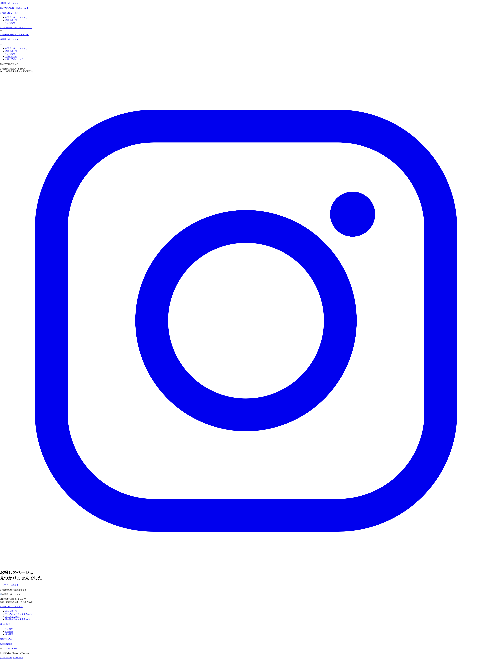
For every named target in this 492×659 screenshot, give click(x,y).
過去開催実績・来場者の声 (17, 619)
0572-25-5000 (11, 648)
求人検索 (9, 629)
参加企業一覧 (11, 20)
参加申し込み (6, 639)
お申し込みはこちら (14, 59)
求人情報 (9, 634)
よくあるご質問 (12, 617)
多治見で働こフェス (9, 3)
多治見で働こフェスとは (16, 17)
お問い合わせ (11, 56)
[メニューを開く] (1, 30)
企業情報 (9, 631)
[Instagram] (246, 566)
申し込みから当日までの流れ (18, 614)
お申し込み (18, 657)
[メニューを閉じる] (1, 44)
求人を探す (10, 23)
